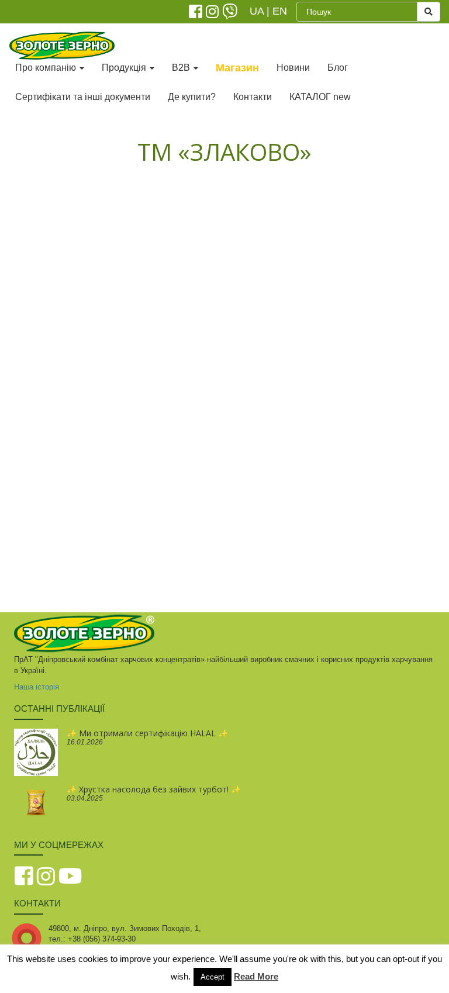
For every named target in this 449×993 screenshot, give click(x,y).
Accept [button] (212, 977)
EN (279, 11)
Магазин (237, 68)
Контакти (252, 97)
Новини (293, 68)
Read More (256, 976)
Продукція (125, 68)
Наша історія (36, 686)
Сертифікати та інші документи (82, 97)
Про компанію (46, 68)
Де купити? (192, 97)
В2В (182, 68)
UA (257, 11)
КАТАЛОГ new (320, 97)
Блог (337, 68)
